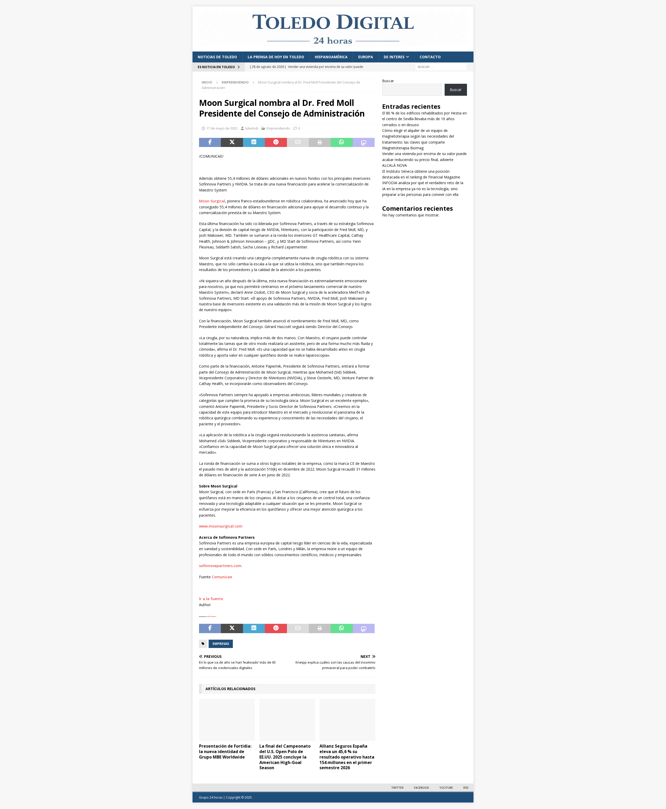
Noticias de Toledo (217, 56)
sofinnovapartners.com (220, 565)
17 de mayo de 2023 (222, 128)
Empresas (221, 643)
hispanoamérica (331, 56)
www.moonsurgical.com (220, 526)
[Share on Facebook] (210, 142)
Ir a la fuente (211, 598)
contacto (430, 56)
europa (365, 56)
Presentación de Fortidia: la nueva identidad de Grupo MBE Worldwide (225, 751)
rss (465, 787)
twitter (397, 787)
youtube (446, 787)
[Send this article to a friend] (298, 142)
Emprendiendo (278, 128)
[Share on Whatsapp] (342, 142)
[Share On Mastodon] (364, 142)
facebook (421, 787)
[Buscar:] (441, 66)
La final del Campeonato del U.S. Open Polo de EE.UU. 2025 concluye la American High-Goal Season (285, 757)
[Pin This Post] (276, 142)
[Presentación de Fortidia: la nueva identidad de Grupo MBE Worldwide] (227, 720)
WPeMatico (211, 616)
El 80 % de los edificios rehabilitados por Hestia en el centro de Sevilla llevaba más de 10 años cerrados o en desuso (424, 119)
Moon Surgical (212, 200)
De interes (394, 56)
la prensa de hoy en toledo (276, 56)
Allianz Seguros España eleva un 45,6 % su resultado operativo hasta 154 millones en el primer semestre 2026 (346, 757)
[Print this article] (320, 142)
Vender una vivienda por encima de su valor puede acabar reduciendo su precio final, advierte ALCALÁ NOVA (424, 159)
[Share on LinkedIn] (254, 142)
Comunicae (222, 576)
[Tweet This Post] (232, 142)
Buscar (388, 80)
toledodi (251, 128)
